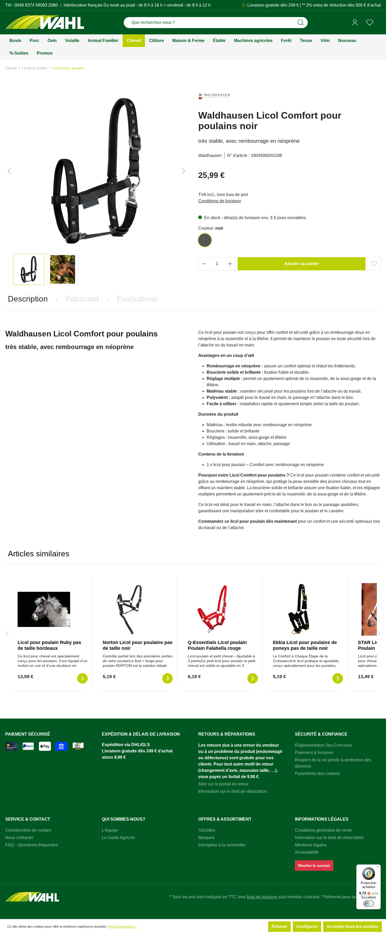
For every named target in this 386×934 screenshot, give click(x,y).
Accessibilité (307, 852)
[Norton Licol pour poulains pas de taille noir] (129, 609)
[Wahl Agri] (44, 22)
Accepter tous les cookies (352, 926)
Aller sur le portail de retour (223, 784)
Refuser (279, 926)
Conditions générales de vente (323, 830)
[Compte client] (355, 22)
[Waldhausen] (214, 98)
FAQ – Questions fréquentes (31, 845)
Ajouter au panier (301, 263)
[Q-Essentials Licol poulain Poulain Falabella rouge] (214, 609)
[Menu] (377, 867)
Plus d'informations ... (123, 926)
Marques (206, 837)
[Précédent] (9, 171)
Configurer (307, 926)
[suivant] (183, 171)
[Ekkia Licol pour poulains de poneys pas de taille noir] (299, 609)
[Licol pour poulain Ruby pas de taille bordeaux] (44, 609)
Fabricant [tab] (82, 298)
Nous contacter (19, 837)
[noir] (204, 240)
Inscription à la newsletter (222, 845)
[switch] (368, 903)
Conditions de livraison (219, 201)
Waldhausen (210, 155)
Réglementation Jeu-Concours (323, 745)
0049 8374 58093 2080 (36, 5)
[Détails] (82, 678)
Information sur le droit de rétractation (232, 791)
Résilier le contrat (314, 865)
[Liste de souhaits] (369, 22)
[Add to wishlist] (374, 263)
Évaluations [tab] (137, 298)
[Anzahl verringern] (203, 263)
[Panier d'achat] (379, 23)
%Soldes (206, 830)
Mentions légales (311, 845)
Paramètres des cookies (317, 773)
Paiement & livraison (314, 752)
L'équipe (110, 830)
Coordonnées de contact (28, 830)
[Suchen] (301, 22)
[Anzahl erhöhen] (230, 263)
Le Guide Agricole (118, 837)
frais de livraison (262, 897)
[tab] (28, 298)
